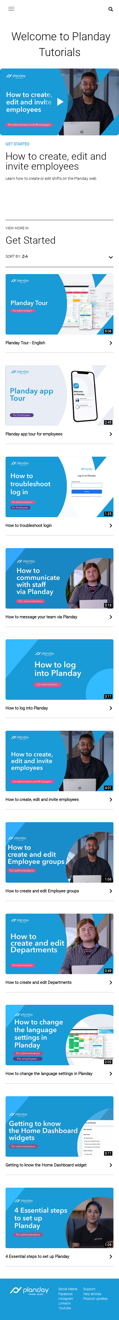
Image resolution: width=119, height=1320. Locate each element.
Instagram (65, 1299)
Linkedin (64, 1303)
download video (29, 203)
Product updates (95, 1299)
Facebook (65, 1294)
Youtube (64, 1308)
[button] (59, 259)
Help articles (92, 1294)
